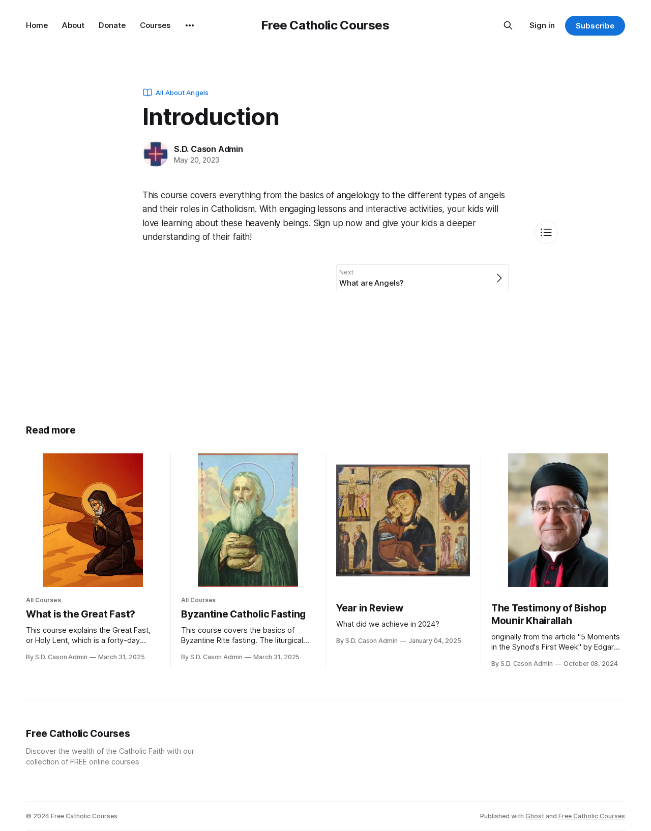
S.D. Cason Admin (208, 149)
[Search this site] (508, 25)
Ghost (534, 816)
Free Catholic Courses (325, 25)
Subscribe (595, 25)
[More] (190, 25)
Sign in (542, 25)
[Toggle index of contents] (546, 232)
